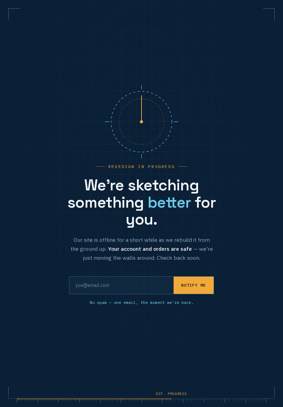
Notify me (193, 285)
